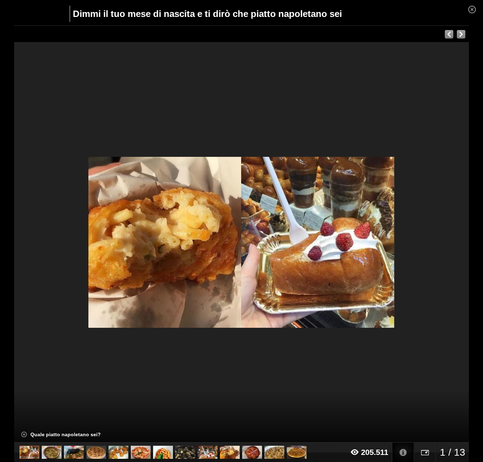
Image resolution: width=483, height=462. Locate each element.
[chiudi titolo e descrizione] (24, 434)
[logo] (31, 13)
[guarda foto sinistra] (59, 242)
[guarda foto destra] (287, 242)
